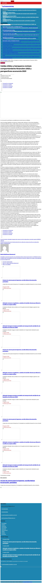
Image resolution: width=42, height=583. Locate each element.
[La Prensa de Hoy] (8, 6)
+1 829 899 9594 (4, 509)
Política (3, 524)
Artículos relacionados (7, 261)
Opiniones (4, 526)
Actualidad (5, 60)
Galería (3, 533)
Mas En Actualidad (6, 264)
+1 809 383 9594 (4, 512)
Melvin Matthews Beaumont (8, 74)
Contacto (4, 534)
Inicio (1, 60)
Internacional (4, 530)
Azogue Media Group (27, 582)
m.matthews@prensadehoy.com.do (9, 515)
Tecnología (4, 527)
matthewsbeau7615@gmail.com (8, 518)
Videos (3, 531)
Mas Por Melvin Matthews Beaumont (10, 263)
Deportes (4, 529)
